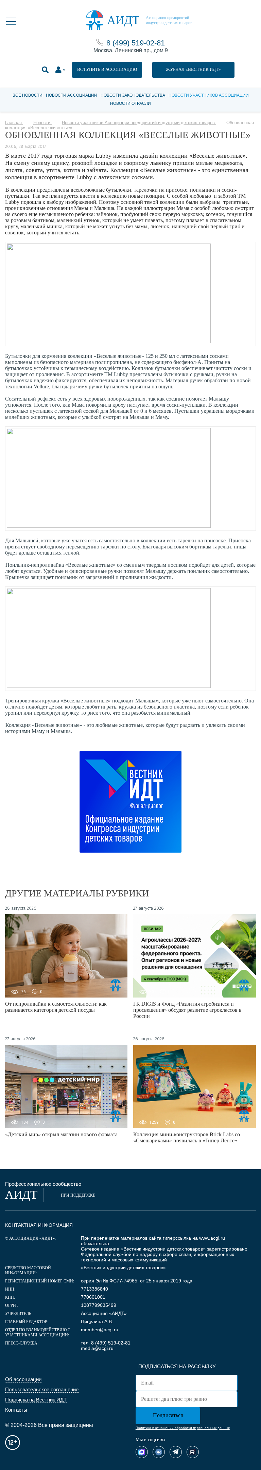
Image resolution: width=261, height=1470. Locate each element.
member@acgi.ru (99, 1329)
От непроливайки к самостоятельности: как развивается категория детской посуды (56, 1007)
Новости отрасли (130, 103)
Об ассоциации (23, 1379)
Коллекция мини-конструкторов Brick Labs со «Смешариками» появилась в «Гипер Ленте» (186, 1137)
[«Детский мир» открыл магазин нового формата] (66, 1086)
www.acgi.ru (212, 1238)
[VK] (159, 1452)
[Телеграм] (176, 1452)
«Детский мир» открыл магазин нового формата (61, 1134)
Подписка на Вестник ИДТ (36, 1400)
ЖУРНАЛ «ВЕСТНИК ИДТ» (193, 69)
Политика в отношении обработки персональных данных (183, 1428)
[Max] (142, 1452)
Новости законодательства (133, 95)
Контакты (16, 1410)
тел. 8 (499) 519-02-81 (105, 1343)
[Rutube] (193, 1452)
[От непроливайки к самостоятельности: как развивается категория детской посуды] (66, 956)
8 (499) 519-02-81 (135, 43)
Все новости (27, 95)
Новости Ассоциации (71, 95)
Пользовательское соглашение (42, 1389)
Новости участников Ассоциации (209, 95)
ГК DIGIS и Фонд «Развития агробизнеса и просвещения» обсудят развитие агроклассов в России (187, 1010)
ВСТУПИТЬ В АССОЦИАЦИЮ (107, 69)
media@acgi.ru (97, 1348)
